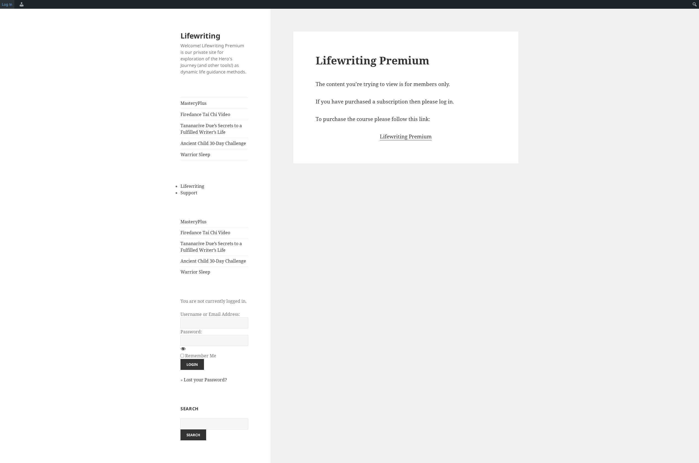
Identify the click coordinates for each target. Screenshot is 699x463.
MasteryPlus (193, 103)
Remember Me (200, 356)
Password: (191, 332)
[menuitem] (20, 4)
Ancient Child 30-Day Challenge (213, 143)
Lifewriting (200, 36)
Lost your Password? (205, 380)
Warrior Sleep (195, 155)
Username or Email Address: (210, 314)
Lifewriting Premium (406, 136)
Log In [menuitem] (7, 4)
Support (188, 193)
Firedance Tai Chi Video (205, 114)
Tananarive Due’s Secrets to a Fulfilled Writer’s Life (211, 129)
